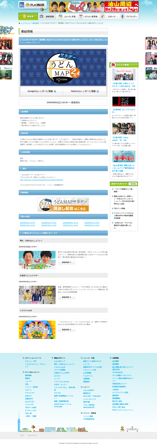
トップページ (26, 23)
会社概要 (115, 361)
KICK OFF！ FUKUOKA (92, 396)
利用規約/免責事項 (119, 387)
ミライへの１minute (61, 382)
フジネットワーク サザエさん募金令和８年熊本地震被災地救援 (124, 215)
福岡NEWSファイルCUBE (92, 367)
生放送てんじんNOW (61, 373)
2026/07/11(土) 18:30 (70, 225)
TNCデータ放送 (30, 407)
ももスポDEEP (88, 390)
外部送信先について (119, 384)
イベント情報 (88, 416)
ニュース (28, 381)
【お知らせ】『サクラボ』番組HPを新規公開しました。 (123, 225)
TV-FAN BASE (117, 372)
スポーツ (28, 390)
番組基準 (115, 395)
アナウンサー (30, 393)
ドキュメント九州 (89, 370)
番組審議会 (116, 398)
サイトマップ (32, 435)
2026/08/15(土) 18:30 (48, 223)
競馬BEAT (87, 393)
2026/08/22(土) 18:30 (27, 223)
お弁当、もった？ (60, 384)
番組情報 (36, 23)
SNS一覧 (28, 413)
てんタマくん (88, 376)
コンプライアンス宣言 (120, 392)
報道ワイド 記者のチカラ (92, 361)
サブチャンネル (30, 410)
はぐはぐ (57, 376)
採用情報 (115, 364)
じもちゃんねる (59, 367)
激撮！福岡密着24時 (61, 401)
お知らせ (28, 396)
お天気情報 (87, 373)
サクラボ (57, 393)
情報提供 (86, 382)
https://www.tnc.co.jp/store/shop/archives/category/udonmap (41, 180)
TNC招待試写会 (88, 419)
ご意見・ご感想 (30, 416)
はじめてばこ (30, 401)
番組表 (27, 378)
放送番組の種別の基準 (120, 404)
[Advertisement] (124, 43)
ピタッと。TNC (30, 361)
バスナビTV (29, 404)
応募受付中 (29, 399)
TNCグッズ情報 (119, 208)
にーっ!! (57, 379)
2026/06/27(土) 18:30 (91, 225)
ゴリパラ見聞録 (59, 370)
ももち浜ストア (59, 361)
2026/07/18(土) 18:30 (48, 225)
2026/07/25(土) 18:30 (27, 225)
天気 (26, 384)
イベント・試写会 (31, 387)
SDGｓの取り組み (118, 407)
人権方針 (115, 389)
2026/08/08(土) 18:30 (70, 223)
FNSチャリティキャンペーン (122, 410)
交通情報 (86, 379)
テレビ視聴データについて (121, 375)
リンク (22, 435)
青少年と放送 (117, 401)
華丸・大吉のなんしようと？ (64, 364)
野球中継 (86, 402)
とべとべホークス (89, 399)
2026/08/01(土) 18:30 (91, 223)
